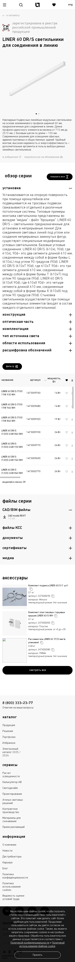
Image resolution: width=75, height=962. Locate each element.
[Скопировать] (31, 589)
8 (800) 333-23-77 (17, 703)
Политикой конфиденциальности (29, 942)
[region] (37, 425)
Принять (37, 955)
